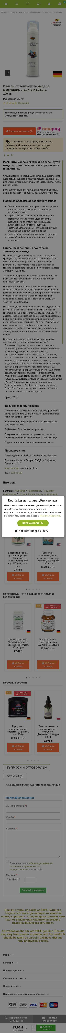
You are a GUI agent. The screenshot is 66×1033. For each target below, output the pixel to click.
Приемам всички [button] (33, 523)
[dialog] (33, 516)
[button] (33, 531)
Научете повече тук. (50, 515)
